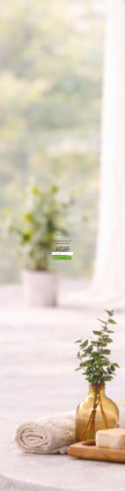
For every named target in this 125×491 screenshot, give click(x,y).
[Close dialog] (124, 1)
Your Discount (63, 258)
